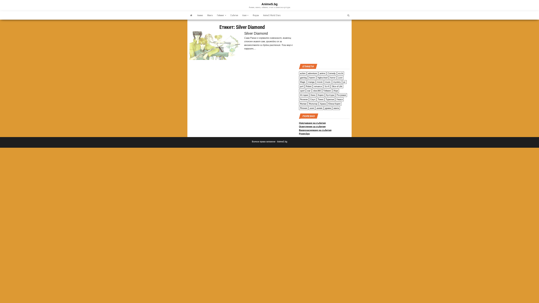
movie (320, 82)
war (308, 90)
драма (328, 108)
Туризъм (330, 99)
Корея (321, 95)
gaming (303, 77)
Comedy (332, 73)
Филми (303, 104)
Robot (308, 86)
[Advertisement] (324, 41)
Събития (234, 15)
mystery (337, 82)
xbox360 (317, 90)
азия (312, 108)
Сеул (312, 99)
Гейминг (221, 15)
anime (322, 73)
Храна (323, 104)
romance (318, 86)
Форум (256, 15)
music (328, 82)
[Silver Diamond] (214, 45)
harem (312, 77)
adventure (312, 73)
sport (302, 90)
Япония (303, 108)
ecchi (340, 73)
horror (332, 77)
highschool (322, 77)
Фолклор (313, 104)
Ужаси (339, 99)
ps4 (301, 86)
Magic (303, 82)
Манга (210, 15)
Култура (330, 95)
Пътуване (341, 95)
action (302, 73)
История (304, 95)
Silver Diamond (256, 33)
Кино (313, 95)
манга (336, 108)
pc (344, 82)
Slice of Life (337, 86)
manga (311, 82)
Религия (304, 99)
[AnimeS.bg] (191, 15)
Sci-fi (327, 86)
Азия (244, 15)
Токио (320, 99)
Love (340, 77)
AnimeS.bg (269, 4)
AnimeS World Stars (272, 15)
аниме (319, 108)
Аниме (200, 15)
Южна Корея (334, 104)
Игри (336, 90)
